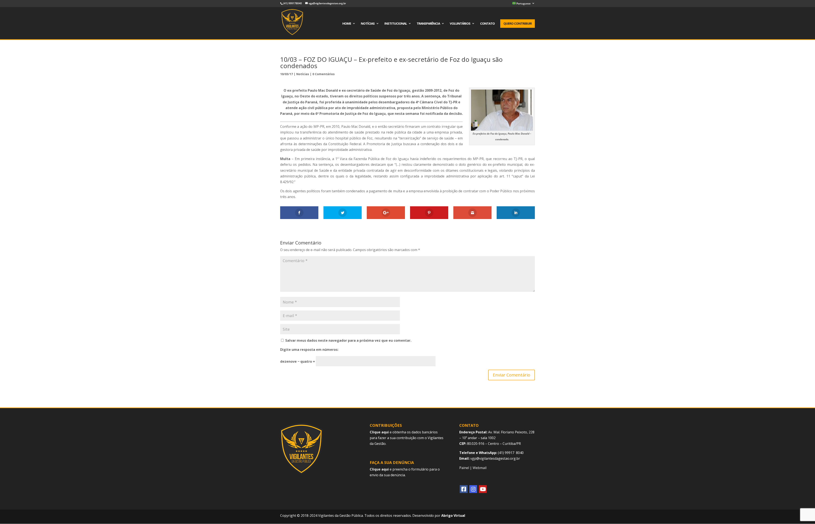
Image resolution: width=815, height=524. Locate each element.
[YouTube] (483, 489)
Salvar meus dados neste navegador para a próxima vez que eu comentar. (348, 340)
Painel (464, 467)
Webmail (479, 467)
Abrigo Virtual (453, 515)
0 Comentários (323, 74)
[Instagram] (473, 489)
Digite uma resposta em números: (309, 349)
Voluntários (460, 23)
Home (346, 23)
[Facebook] (464, 489)
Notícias (368, 23)
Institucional (395, 23)
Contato (487, 23)
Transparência (428, 23)
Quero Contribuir (517, 23)
